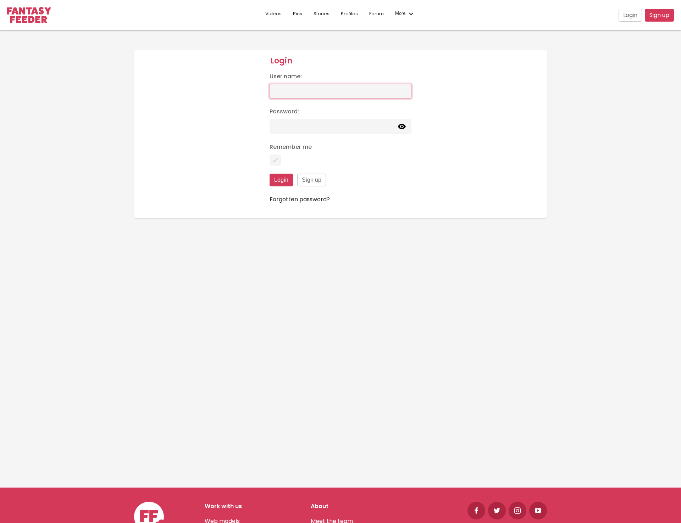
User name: (286, 76)
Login (630, 15)
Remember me (291, 147)
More (401, 13)
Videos (273, 13)
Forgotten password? (300, 199)
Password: (284, 111)
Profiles (349, 13)
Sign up (659, 15)
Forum (376, 13)
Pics (297, 13)
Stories (322, 13)
